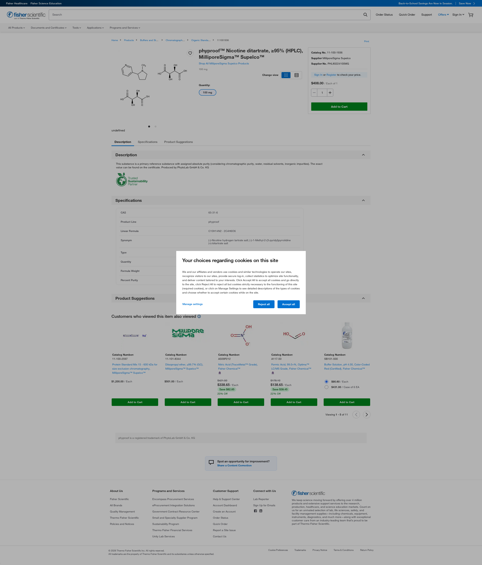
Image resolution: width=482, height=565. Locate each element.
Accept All (288, 304)
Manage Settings (192, 304)
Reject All (264, 304)
